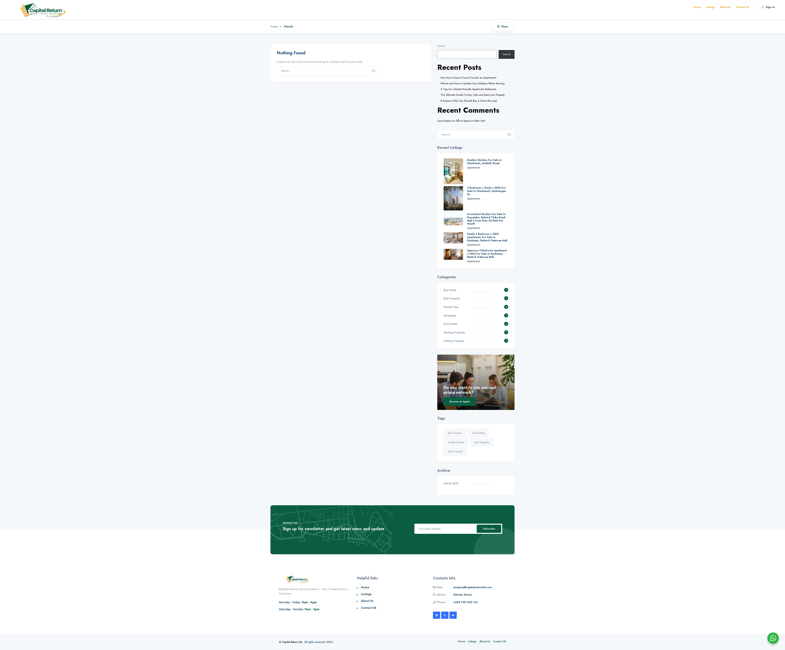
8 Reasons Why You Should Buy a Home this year (469, 101)
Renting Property (454, 332)
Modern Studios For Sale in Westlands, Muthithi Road (484, 161)
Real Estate (451, 324)
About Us (725, 7)
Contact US (742, 7)
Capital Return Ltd (292, 642)
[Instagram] (444, 615)
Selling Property (454, 341)
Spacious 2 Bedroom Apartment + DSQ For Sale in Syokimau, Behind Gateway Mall (487, 253)
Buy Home (450, 290)
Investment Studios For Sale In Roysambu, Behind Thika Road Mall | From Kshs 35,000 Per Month (486, 219)
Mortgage (450, 315)
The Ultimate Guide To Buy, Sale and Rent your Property (473, 95)
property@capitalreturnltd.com (472, 587)
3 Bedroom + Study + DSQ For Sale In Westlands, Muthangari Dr (486, 191)
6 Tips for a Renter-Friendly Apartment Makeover (468, 89)
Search (441, 46)
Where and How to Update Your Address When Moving (473, 83)
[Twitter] (453, 615)
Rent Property (481, 442)
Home (697, 7)
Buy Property (452, 298)
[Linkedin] (436, 615)
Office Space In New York (470, 121)
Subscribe (489, 529)
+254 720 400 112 (465, 602)
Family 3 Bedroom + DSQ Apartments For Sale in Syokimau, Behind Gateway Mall (487, 237)
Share (504, 26)
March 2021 (451, 483)
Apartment (473, 167)
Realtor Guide (456, 442)
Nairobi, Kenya (462, 595)
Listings (710, 7)
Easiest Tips (451, 307)
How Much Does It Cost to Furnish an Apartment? (469, 78)
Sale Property (455, 451)
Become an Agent (460, 401)
